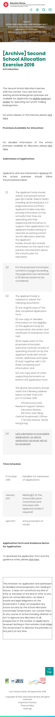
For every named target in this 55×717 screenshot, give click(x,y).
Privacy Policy (27, 705)
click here (34, 559)
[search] (44, 10)
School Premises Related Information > (27, 27)
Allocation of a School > (27, 29)
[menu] (50, 10)
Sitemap (27, 708)
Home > (26, 21)
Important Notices (27, 702)
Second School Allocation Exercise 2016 (27, 32)
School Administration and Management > (27, 24)
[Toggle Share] (31, 10)
